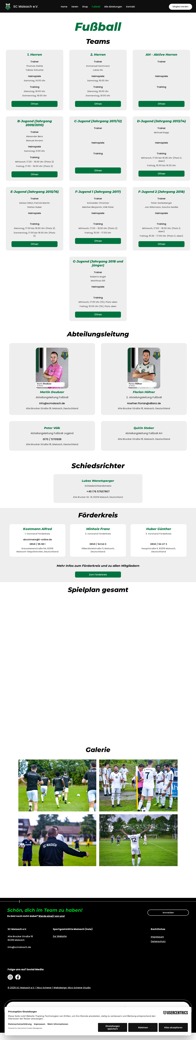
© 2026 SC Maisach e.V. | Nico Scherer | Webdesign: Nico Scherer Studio (49, 987)
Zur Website (60, 936)
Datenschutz (158, 941)
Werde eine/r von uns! (51, 916)
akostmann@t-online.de (37, 539)
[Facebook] (18, 977)
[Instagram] (10, 977)
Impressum (157, 937)
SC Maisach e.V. (25, 6)
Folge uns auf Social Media (26, 969)
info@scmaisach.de (52, 403)
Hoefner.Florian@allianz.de (144, 403)
